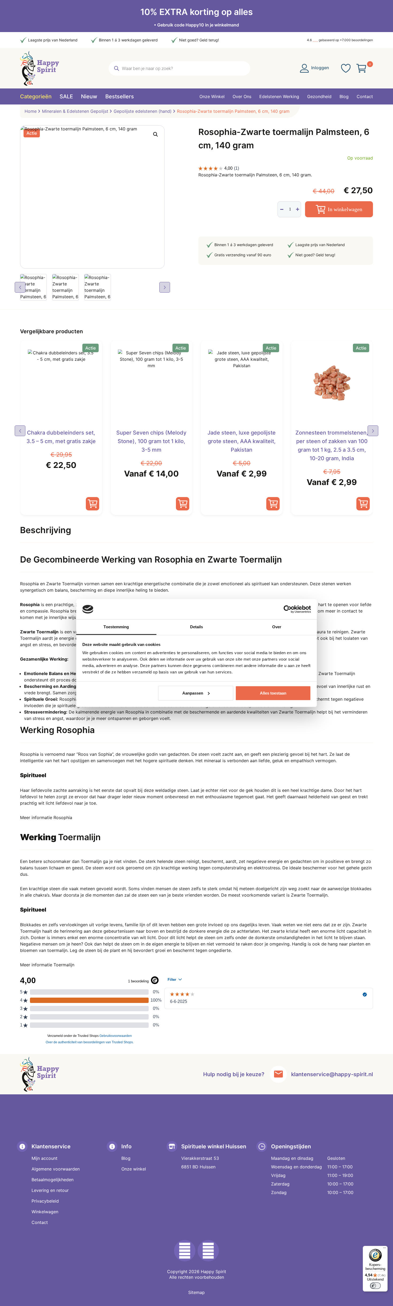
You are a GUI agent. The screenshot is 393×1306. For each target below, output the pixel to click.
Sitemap (196, 1292)
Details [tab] (196, 627)
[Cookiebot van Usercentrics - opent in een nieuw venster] (287, 609)
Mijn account (44, 1158)
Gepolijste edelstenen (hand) (143, 111)
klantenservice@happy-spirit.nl (332, 1074)
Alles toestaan (273, 693)
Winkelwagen (45, 1211)
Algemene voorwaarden (56, 1169)
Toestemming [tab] (116, 627)
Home (31, 111)
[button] (155, 134)
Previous (20, 287)
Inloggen (319, 67)
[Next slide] (373, 430)
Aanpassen (192, 693)
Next (165, 287)
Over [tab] (276, 627)
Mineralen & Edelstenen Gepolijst (75, 111)
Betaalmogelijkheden (53, 1179)
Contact (40, 1222)
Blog (125, 1158)
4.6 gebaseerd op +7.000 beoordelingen (340, 40)
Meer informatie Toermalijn (47, 964)
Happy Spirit (213, 1271)
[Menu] (384, 1249)
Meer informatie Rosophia (46, 817)
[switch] (375, 1285)
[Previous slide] (20, 430)
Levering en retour (50, 1190)
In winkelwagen (345, 209)
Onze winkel (133, 1169)
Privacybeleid (45, 1201)
